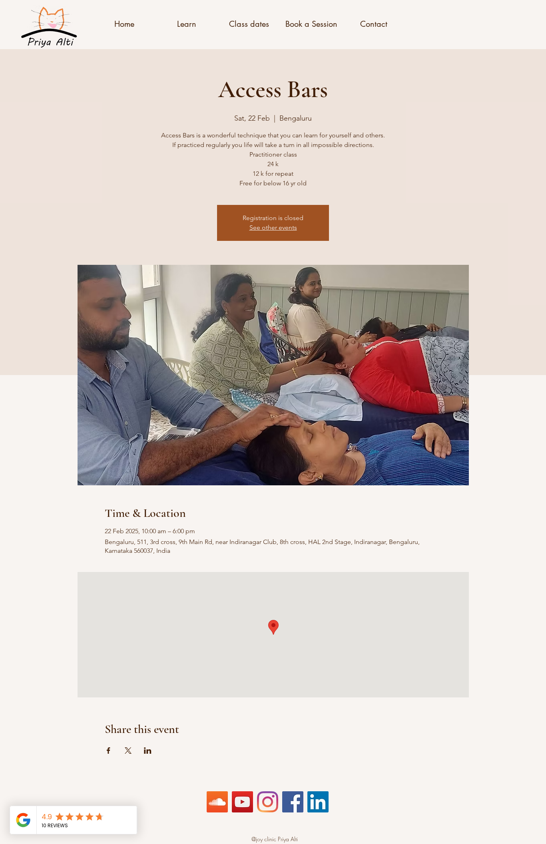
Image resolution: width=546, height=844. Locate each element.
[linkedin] (318, 801)
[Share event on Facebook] (108, 750)
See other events (273, 227)
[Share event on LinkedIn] (147, 750)
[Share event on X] (128, 750)
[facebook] (292, 801)
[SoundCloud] (217, 801)
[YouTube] (242, 801)
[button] (124, 24)
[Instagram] (267, 801)
